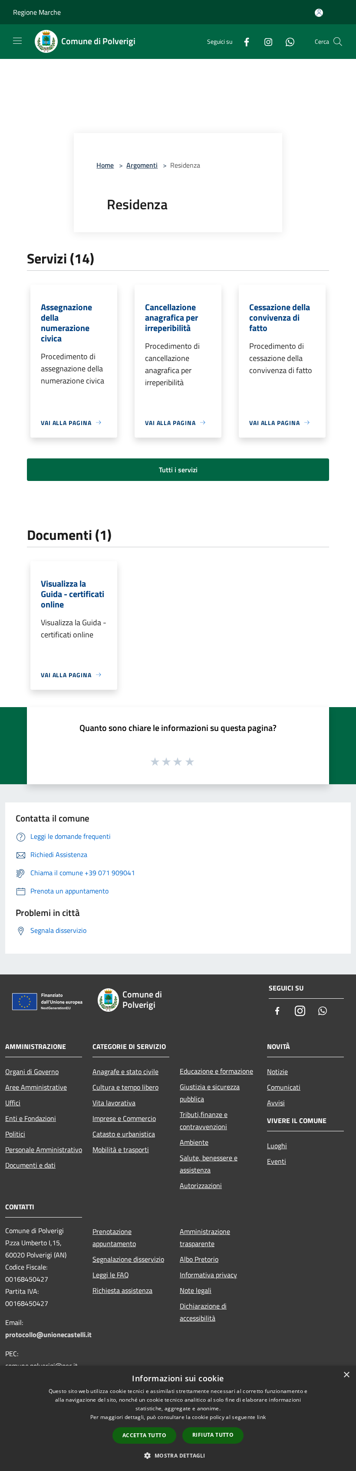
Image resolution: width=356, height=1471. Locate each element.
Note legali (195, 1290)
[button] (178, 1455)
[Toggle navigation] (17, 41)
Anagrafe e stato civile (125, 1071)
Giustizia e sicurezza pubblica (210, 1092)
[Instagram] (265, 41)
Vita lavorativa (113, 1103)
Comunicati (283, 1087)
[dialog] (178, 1418)
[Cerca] (338, 41)
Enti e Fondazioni (30, 1118)
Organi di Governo (32, 1071)
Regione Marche (37, 12)
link (261, 1417)
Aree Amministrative (36, 1087)
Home (105, 165)
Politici (15, 1134)
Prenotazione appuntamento (114, 1237)
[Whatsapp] (286, 41)
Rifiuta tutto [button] (213, 1435)
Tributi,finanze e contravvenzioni (203, 1120)
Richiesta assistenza (122, 1290)
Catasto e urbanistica (123, 1134)
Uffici (12, 1103)
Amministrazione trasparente (205, 1237)
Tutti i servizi (178, 469)
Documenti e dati (30, 1165)
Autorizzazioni (201, 1185)
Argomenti (142, 165)
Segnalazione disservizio (128, 1259)
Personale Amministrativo (43, 1149)
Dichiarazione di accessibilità (203, 1312)
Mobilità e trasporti (120, 1149)
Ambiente (194, 1142)
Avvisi (276, 1103)
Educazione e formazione (216, 1071)
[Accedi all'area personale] (319, 13)
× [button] (346, 1375)
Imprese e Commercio (124, 1118)
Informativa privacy (208, 1275)
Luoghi (277, 1145)
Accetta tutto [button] (144, 1435)
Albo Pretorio (199, 1259)
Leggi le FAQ (110, 1275)
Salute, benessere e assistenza (208, 1164)
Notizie (277, 1071)
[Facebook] (243, 41)
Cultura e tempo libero (125, 1087)
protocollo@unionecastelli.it (48, 1334)
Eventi (276, 1161)
